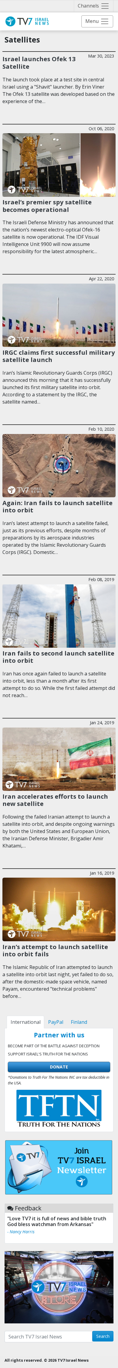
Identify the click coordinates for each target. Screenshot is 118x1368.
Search (103, 1336)
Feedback (28, 1208)
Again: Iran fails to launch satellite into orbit (57, 506)
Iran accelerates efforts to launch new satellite (55, 800)
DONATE (59, 1067)
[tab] (25, 1022)
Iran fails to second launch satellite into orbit (58, 657)
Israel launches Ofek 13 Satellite (39, 62)
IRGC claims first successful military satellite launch (58, 356)
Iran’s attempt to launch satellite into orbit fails (55, 950)
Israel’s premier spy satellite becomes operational (47, 205)
